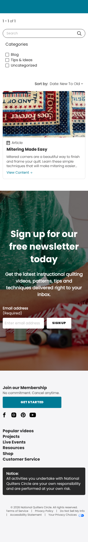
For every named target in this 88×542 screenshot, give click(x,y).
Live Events (14, 442)
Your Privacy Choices (63, 515)
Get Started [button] (32, 402)
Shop (8, 454)
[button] (79, 33)
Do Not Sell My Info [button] (72, 511)
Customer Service (21, 459)
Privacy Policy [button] (44, 511)
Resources (13, 448)
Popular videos (18, 431)
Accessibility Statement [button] (26, 515)
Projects (11, 436)
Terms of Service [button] (17, 511)
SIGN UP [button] (59, 323)
